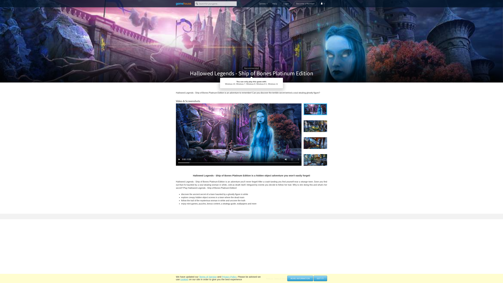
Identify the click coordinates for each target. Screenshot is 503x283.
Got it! (320, 278)
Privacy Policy (229, 277)
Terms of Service (208, 277)
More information (300, 278)
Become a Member (305, 3)
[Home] (184, 3)
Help (274, 3)
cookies (184, 279)
